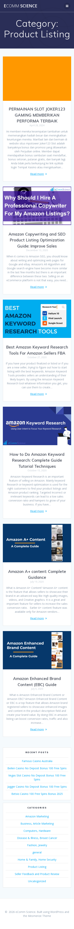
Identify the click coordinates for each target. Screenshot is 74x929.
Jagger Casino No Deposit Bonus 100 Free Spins (37, 786)
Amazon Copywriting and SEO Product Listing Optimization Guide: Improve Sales (37, 240)
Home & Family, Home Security (37, 859)
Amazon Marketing (37, 816)
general (37, 852)
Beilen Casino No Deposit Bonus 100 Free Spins (37, 768)
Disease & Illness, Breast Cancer (37, 838)
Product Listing (37, 867)
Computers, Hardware (37, 831)
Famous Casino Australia (37, 761)
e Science (20, 6)
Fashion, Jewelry (37, 845)
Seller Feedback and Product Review (37, 874)
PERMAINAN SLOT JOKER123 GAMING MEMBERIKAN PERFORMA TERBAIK (37, 115)
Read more (37, 174)
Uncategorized (37, 881)
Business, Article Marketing (37, 823)
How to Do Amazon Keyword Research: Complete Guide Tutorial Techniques (37, 460)
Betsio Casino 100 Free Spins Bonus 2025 (37, 794)
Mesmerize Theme (39, 916)
